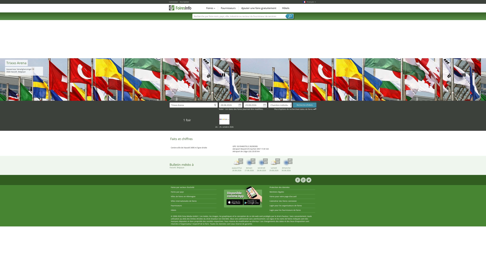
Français (311, 2)
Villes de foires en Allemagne (183, 196)
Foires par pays (177, 192)
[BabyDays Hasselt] (224, 119)
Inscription (184, 2)
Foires (210, 8)
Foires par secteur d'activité (182, 187)
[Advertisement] (243, 39)
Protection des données (280, 187)
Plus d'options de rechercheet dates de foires (293, 109)
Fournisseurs (228, 8)
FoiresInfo (181, 7)
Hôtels (285, 8)
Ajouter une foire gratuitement (258, 8)
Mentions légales (277, 192)
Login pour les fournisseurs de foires (285, 210)
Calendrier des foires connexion (283, 201)
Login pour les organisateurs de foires (286, 205)
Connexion (173, 2)
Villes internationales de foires (184, 201)
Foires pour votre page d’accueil (283, 196)
